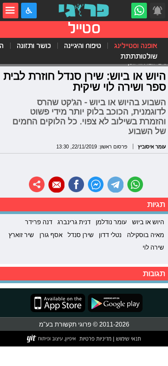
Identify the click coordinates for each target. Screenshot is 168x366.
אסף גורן (51, 234)
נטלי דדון (110, 234)
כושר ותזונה (34, 46)
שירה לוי (153, 247)
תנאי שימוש (127, 338)
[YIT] (52, 339)
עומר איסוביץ (152, 146)
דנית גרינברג (74, 221)
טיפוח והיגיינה (82, 46)
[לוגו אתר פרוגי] (84, 10)
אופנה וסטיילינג (135, 46)
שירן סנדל (81, 234)
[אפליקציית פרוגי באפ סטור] (57, 303)
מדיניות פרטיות (95, 338)
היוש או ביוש (148, 221)
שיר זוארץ (21, 234)
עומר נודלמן (111, 221)
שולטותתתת (138, 56)
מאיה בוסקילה (145, 234)
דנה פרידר (38, 221)
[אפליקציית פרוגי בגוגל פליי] (114, 303)
